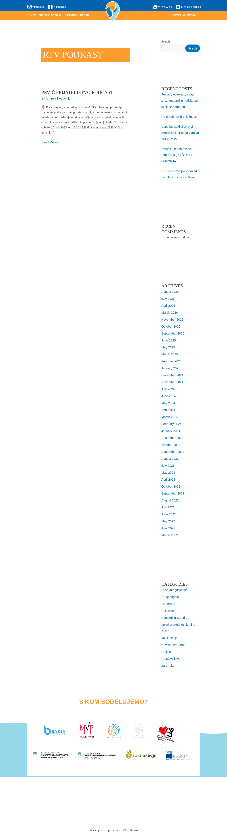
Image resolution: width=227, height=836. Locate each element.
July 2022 (167, 507)
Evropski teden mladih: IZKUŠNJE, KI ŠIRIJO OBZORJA (177, 155)
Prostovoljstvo (171, 658)
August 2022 (170, 500)
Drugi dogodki (170, 597)
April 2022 (168, 528)
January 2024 (170, 431)
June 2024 (168, 396)
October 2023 (170, 444)
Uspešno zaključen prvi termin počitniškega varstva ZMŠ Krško (180, 133)
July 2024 (167, 389)
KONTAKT (193, 15)
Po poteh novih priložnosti (179, 116)
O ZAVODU (71, 15)
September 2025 (172, 333)
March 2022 (169, 535)
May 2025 (168, 347)
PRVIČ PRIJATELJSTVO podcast (77, 92)
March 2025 (169, 354)
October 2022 (170, 486)
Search (165, 41)
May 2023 (168, 472)
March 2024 (169, 417)
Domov (31, 15)
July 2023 (167, 465)
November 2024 (172, 382)
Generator (168, 604)
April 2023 (168, 479)
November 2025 (172, 319)
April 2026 (168, 305)
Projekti (166, 651)
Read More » (50, 142)
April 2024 (168, 410)
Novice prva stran (173, 644)
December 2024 (172, 375)
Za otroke (167, 665)
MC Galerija (169, 638)
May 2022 (168, 521)
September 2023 (172, 451)
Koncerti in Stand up (175, 617)
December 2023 (172, 437)
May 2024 (168, 403)
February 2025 (171, 361)
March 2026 (169, 312)
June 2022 (168, 514)
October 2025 (170, 326)
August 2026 (170, 291)
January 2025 (170, 368)
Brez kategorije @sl (174, 590)
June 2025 (168, 340)
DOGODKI (179, 15)
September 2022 (172, 493)
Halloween (168, 610)
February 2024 (171, 424)
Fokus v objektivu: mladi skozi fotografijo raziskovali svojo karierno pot (179, 101)
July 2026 (167, 298)
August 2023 (170, 458)
